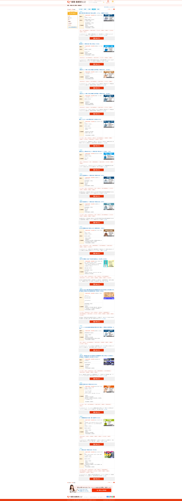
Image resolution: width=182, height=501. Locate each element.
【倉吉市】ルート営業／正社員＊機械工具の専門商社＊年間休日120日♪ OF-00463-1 (94, 93)
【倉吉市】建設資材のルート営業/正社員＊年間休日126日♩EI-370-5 (91, 201)
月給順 (94, 9)
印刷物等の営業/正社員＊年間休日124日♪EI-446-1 (88, 384)
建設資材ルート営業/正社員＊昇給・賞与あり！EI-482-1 (89, 43)
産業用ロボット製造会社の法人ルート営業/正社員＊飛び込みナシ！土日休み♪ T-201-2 (95, 151)
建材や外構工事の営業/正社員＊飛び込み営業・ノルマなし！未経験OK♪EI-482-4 (93, 13)
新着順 (85, 9)
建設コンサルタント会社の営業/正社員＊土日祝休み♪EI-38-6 (90, 119)
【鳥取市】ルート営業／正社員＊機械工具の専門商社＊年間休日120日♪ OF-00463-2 (94, 69)
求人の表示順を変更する (72, 27)
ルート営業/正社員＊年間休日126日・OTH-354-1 (88, 449)
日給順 (98, 9)
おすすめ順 (80, 9)
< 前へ (109, 9)
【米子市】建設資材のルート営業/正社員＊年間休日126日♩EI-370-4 (91, 175)
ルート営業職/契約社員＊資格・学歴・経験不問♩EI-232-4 (89, 417)
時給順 (89, 9)
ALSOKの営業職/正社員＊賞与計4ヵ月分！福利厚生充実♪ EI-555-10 (91, 228)
